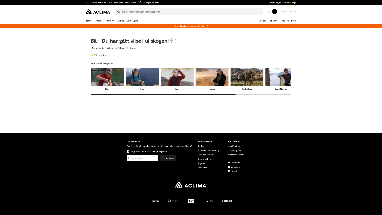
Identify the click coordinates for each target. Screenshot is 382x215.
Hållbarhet (274, 20)
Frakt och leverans (206, 154)
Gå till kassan (286, 11)
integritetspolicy (159, 151)
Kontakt (201, 146)
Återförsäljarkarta (236, 154)
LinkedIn (234, 171)
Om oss (262, 20)
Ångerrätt (202, 163)
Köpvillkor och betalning (208, 150)
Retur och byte (204, 159)
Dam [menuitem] (98, 20)
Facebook (235, 162)
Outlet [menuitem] (120, 20)
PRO (293, 20)
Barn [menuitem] (109, 20)
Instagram (235, 167)
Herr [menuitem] (88, 20)
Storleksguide (234, 150)
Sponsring (202, 167)
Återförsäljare (234, 146)
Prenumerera (168, 158)
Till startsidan (100, 55)
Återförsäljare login (278, 2)
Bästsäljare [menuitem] (132, 20)
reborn (285, 20)
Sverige (293, 2)
